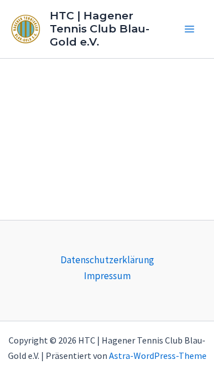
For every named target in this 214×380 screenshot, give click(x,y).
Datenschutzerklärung (107, 260)
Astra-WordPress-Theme (158, 355)
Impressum (107, 275)
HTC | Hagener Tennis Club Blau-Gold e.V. (100, 28)
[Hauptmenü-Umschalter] (190, 29)
